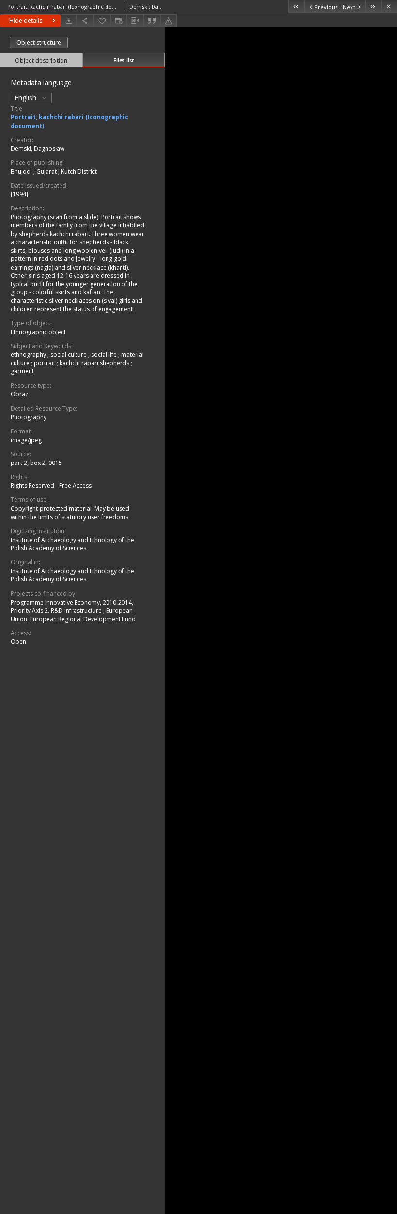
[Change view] (120, 20)
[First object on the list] (296, 6)
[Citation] (153, 20)
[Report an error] (170, 20)
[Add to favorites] (103, 20)
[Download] (70, 20)
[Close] (389, 6)
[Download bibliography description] (136, 21)
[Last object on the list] (373, 6)
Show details (26, 20)
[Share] (86, 20)
